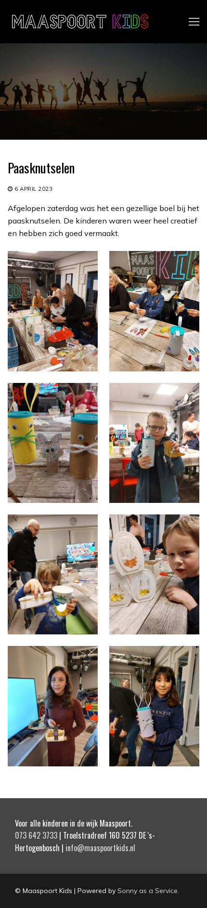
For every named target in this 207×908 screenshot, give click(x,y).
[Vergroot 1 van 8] (81, 267)
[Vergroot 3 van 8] (81, 399)
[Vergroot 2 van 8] (183, 267)
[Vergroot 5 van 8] (81, 530)
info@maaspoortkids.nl (100, 848)
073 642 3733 (36, 835)
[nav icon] (194, 22)
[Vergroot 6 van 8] (183, 530)
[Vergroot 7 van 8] (81, 662)
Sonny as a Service (147, 890)
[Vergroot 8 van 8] (183, 662)
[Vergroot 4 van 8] (183, 399)
